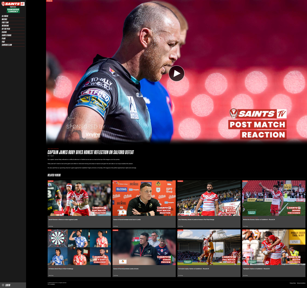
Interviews (5, 25)
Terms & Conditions (301, 283)
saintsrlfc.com (7, 45)
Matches (4, 19)
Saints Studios (6, 35)
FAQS (3, 41)
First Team (5, 22)
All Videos (5, 16)
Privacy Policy (293, 283)
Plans (4, 38)
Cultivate (53, 284)
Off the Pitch (6, 29)
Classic (4, 32)
